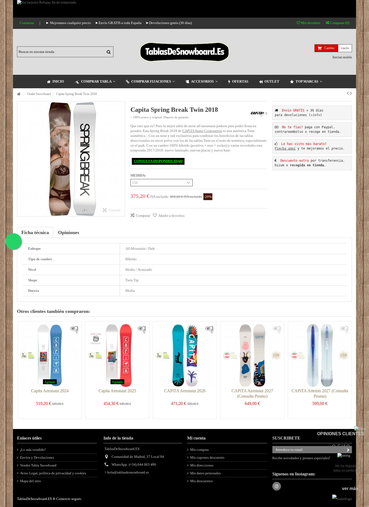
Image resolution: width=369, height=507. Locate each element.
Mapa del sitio (30, 481)
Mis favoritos (310, 23)
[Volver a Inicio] (18, 94)
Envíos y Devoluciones (37, 457)
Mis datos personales (205, 473)
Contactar (27, 23)
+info (315, 115)
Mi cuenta (196, 438)
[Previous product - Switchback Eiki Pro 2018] (348, 93)
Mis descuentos (201, 481)
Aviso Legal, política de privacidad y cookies (53, 473)
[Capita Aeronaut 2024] (49, 355)
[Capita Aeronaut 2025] (117, 355)
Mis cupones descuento (207, 457)
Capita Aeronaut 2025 (117, 390)
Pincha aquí (285, 148)
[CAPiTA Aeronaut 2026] (184, 355)
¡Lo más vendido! (33, 450)
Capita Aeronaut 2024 (50, 390)
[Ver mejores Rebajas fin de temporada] (175, 9)
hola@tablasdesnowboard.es (128, 472)
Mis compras (199, 450)
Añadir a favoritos (171, 216)
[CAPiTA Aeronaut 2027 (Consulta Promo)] (252, 355)
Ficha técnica (35, 232)
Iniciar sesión (342, 57)
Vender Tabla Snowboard (38, 465)
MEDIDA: (138, 175)
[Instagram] (276, 486)
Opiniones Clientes (340, 433)
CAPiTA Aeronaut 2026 (185, 390)
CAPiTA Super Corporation (202, 131)
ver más (350, 488)
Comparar (143, 216)
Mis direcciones (201, 465)
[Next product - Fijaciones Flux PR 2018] (351, 93)
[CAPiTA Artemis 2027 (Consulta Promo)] (319, 355)
